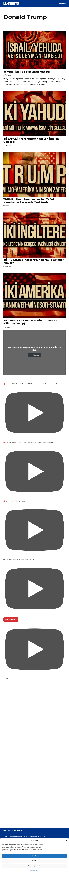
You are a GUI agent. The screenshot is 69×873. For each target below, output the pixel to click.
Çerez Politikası (34, 870)
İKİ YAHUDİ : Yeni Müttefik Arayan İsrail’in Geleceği (31, 140)
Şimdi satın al (34, 355)
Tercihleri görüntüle (34, 866)
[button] (66, 841)
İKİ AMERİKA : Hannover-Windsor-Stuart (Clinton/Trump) (30, 322)
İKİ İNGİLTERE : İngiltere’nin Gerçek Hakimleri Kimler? (33, 261)
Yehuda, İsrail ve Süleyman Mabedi (26, 71)
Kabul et (34, 856)
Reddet (34, 861)
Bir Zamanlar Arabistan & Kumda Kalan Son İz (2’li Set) (25, 836)
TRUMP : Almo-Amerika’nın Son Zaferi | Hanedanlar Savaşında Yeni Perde (29, 201)
